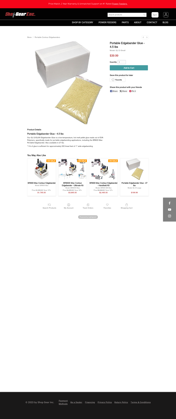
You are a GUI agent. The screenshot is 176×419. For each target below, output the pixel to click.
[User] (165, 14)
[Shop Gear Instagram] (169, 216)
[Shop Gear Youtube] (169, 209)
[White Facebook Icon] (169, 203)
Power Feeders (120, 4)
